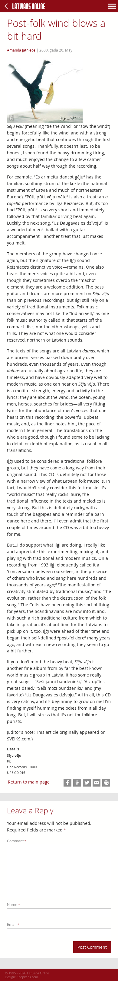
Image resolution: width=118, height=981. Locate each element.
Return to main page (29, 782)
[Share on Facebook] (67, 783)
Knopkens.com (27, 977)
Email (13, 924)
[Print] (106, 783)
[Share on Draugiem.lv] (77, 783)
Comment (16, 841)
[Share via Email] (96, 783)
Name (13, 904)
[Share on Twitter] (87, 783)
